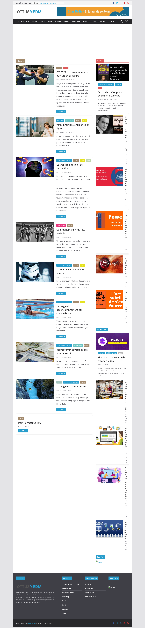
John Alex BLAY (114, 99)
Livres (100, 88)
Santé (85, 21)
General (59, 68)
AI (107, 353)
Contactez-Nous (90, 597)
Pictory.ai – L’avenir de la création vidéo (111, 359)
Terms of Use (89, 593)
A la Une (59, 382)
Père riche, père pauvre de (111, 93)
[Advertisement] (72, 44)
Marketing (76, 21)
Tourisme (102, 21)
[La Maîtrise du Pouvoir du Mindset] (35, 272)
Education (118, 84)
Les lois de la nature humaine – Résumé (126, 181)
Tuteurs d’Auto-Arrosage (48, 3)
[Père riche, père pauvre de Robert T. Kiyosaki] (112, 72)
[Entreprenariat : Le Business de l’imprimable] (109, 402)
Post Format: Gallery (29, 422)
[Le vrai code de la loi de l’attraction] (35, 167)
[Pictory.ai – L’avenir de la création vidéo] (112, 341)
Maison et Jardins (62, 21)
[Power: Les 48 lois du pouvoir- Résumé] (109, 232)
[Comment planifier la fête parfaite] (35, 232)
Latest (84, 120)
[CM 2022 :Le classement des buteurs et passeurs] (35, 75)
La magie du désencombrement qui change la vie (69, 310)
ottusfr (72, 79)
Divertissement (61, 225)
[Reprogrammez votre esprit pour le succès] (35, 352)
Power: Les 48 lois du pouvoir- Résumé (126, 225)
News (88, 160)
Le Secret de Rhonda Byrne (126, 265)
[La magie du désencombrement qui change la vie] (35, 309)
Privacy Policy (89, 588)
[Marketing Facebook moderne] (109, 536)
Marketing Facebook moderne (125, 530)
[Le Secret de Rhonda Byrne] (109, 272)
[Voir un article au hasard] (126, 21)
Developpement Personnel (28, 21)
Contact (112, 21)
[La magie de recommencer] (35, 389)
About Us (88, 584)
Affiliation (60, 120)
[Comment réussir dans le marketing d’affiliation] (109, 492)
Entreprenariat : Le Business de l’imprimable (125, 395)
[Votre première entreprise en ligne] (35, 127)
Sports (93, 21)
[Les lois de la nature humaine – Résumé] (109, 188)
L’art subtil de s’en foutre (126, 301)
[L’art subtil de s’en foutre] (109, 307)
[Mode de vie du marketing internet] (109, 445)
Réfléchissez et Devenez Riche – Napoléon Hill (126, 133)
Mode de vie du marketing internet (126, 439)
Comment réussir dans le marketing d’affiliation (126, 485)
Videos (120, 353)
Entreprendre (46, 21)
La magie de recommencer (71, 386)
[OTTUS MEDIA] (29, 583)
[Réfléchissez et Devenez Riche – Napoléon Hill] (109, 140)
